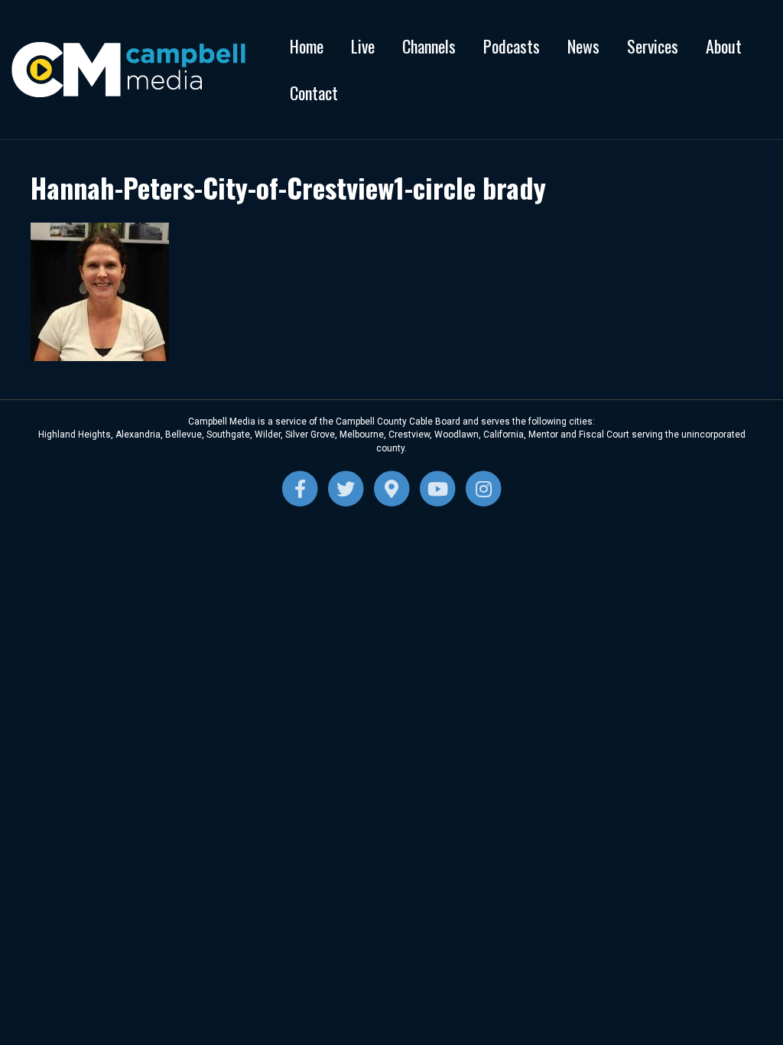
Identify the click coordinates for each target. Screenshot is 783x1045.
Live (363, 46)
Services (652, 46)
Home (306, 46)
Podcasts (511, 46)
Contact (314, 92)
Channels (429, 46)
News (583, 46)
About (724, 46)
